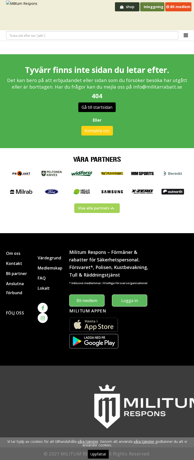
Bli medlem (179, 6)
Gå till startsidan (97, 107)
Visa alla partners (93, 208)
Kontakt (14, 263)
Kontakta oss (97, 130)
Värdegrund (49, 258)
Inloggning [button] (153, 6)
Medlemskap (50, 268)
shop (129, 6)
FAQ (42, 278)
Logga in (129, 300)
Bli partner (16, 273)
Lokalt (44, 288)
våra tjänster (88, 441)
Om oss (13, 253)
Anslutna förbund (15, 288)
